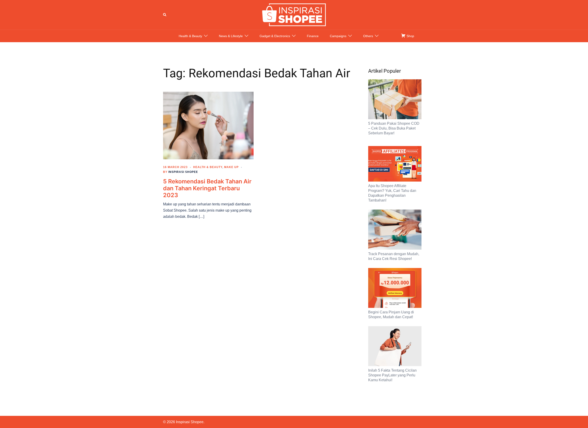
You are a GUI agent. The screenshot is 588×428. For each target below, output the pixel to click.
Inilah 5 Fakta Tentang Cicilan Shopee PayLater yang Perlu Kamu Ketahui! (392, 375)
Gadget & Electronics (275, 36)
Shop (410, 36)
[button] (165, 15)
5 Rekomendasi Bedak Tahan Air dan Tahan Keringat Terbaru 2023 (207, 188)
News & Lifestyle (231, 36)
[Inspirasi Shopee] (294, 14)
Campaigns (338, 36)
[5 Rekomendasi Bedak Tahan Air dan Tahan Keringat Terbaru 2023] (208, 125)
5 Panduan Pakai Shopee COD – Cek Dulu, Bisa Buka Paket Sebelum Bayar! (393, 128)
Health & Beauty (190, 36)
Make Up (231, 167)
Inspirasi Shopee (183, 172)
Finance (313, 36)
